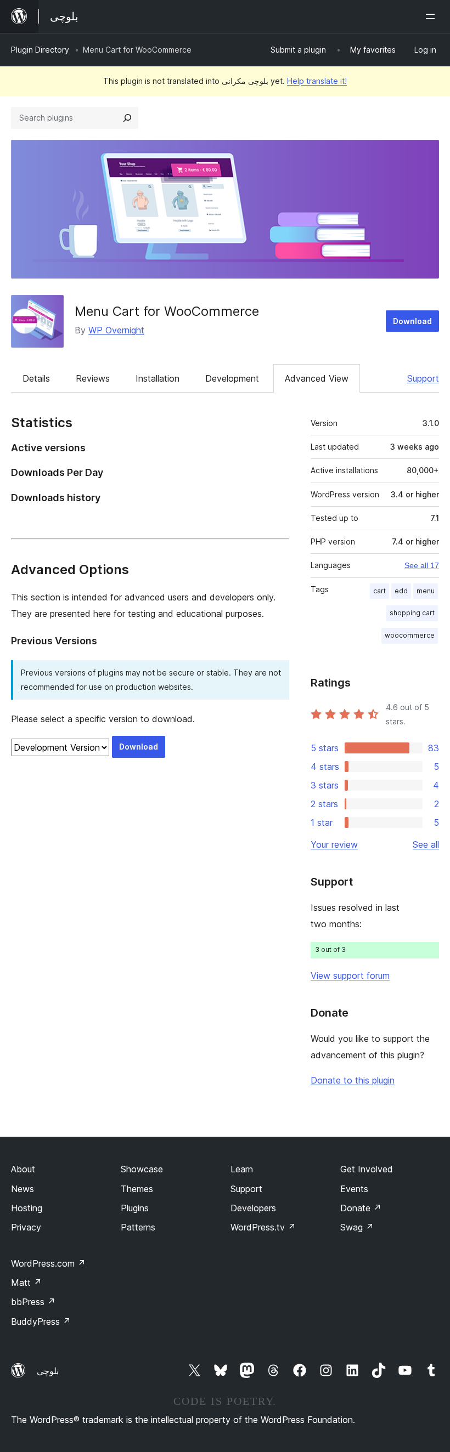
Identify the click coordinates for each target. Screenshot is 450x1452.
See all (426, 844)
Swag (357, 1227)
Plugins (135, 1208)
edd (401, 591)
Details (36, 378)
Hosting (26, 1208)
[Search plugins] (127, 118)
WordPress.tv (263, 1227)
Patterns (138, 1227)
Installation (157, 378)
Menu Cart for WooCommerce (167, 311)
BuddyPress (41, 1321)
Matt (26, 1282)
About (23, 1169)
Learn (241, 1169)
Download (412, 321)
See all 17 (421, 565)
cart (379, 591)
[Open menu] (432, 16)
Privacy (26, 1227)
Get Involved (366, 1169)
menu (426, 591)
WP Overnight (116, 330)
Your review (334, 844)
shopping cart (412, 613)
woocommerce (410, 635)
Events (354, 1188)
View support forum (350, 975)
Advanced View (316, 378)
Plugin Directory (40, 49)
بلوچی (48, 1370)
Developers (253, 1208)
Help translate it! (317, 81)
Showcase (142, 1169)
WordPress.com (48, 1263)
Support (423, 378)
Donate (360, 1208)
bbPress (33, 1301)
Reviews (93, 378)
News (22, 1188)
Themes (137, 1188)
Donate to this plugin (353, 1080)
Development (232, 378)
